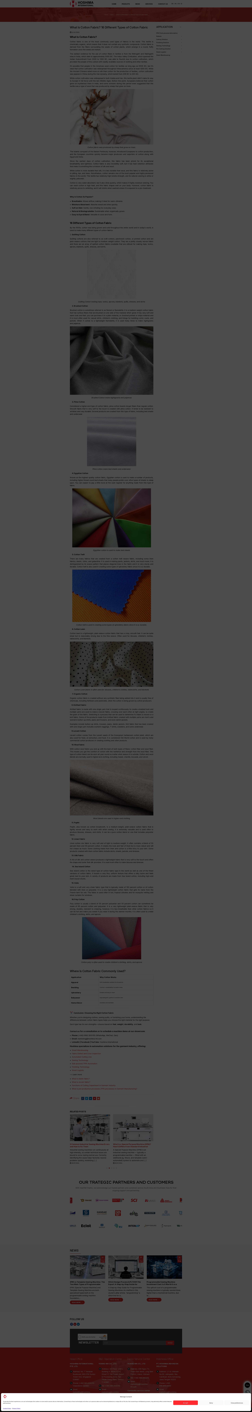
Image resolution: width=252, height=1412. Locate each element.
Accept (185, 1403)
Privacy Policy (16, 1408)
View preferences (237, 1403)
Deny (211, 1403)
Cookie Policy (7, 1408)
